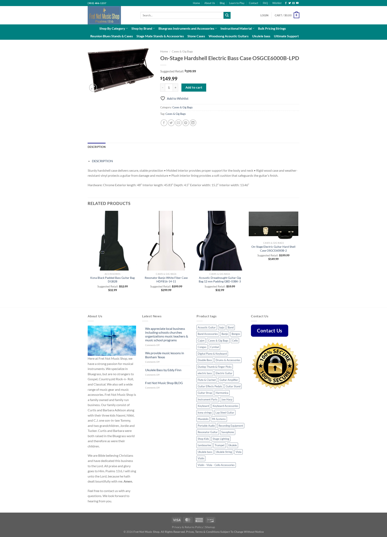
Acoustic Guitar (207, 327)
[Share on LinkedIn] (193, 122)
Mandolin (203, 419)
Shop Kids (203, 438)
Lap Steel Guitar (224, 412)
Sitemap (210, 527)
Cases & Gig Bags (182, 51)
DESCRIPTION (102, 161)
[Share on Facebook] (164, 122)
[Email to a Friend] (178, 122)
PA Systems (219, 419)
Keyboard (203, 405)
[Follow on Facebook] (286, 3)
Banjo (225, 333)
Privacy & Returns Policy (187, 527)
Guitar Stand (233, 386)
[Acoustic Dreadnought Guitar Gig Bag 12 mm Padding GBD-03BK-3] (220, 241)
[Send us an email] (293, 3)
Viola (238, 451)
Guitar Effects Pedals (210, 386)
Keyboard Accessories (225, 405)
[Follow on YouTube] (297, 3)
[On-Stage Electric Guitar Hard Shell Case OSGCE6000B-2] (274, 225)
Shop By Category (112, 28)
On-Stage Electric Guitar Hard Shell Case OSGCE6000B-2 (273, 248)
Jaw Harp (226, 399)
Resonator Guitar (208, 432)
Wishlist (277, 3)
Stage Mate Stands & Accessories (160, 36)
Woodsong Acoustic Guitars (229, 36)
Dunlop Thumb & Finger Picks (215, 366)
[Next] (298, 258)
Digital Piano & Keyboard (212, 353)
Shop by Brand (141, 28)
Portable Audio (206, 425)
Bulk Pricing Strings (272, 28)
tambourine (204, 445)
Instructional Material (236, 28)
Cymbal (214, 347)
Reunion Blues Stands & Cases (111, 36)
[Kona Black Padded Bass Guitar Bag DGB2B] (112, 241)
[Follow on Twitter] (289, 3)
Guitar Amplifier (229, 379)
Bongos (236, 333)
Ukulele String (224, 451)
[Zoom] (93, 88)
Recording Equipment (230, 425)
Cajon (201, 340)
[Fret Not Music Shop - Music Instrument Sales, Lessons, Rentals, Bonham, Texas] (111, 15)
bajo (221, 327)
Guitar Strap (205, 392)
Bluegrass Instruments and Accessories (186, 28)
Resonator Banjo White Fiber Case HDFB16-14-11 (166, 279)
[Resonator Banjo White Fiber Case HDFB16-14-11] (166, 241)
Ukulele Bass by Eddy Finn (163, 370)
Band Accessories (208, 333)
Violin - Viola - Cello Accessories (216, 465)
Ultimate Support (286, 36)
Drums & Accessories (228, 360)
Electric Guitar (224, 373)
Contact (253, 3)
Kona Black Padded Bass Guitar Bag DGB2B (112, 279)
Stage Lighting (221, 438)
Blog (222, 3)
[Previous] (88, 258)
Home (196, 3)
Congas (202, 347)
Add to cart (193, 87)
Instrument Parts (207, 399)
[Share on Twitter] (171, 122)
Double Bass (205, 360)
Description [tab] (97, 146)
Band (231, 327)
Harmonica (222, 392)
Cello (235, 340)
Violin (201, 458)
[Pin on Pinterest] (185, 122)
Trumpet (220, 445)
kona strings (205, 412)
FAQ (265, 3)
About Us (209, 3)
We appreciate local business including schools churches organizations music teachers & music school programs (166, 334)
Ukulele (232, 445)
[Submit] (227, 15)
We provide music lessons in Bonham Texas (164, 355)
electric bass (205, 373)
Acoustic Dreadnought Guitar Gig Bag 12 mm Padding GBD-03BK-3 (220, 279)
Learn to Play (236, 3)
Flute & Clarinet (207, 379)
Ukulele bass (261, 36)
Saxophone (227, 432)
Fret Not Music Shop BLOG (164, 383)
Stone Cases (196, 36)
